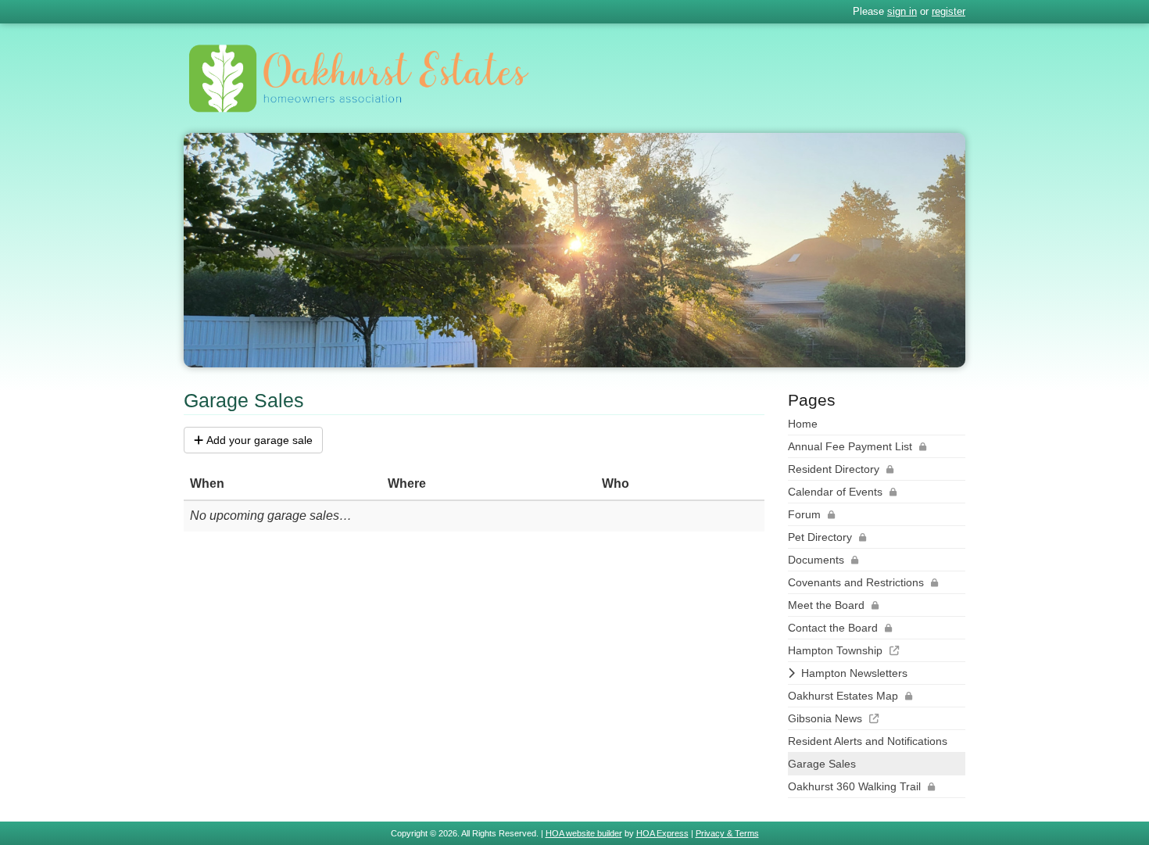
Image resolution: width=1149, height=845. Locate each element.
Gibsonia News (825, 718)
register (948, 11)
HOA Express (662, 833)
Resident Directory (833, 469)
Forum (804, 514)
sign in (902, 11)
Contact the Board (833, 627)
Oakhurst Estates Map (843, 695)
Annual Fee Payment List (850, 446)
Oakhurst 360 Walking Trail (854, 786)
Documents (816, 559)
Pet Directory (820, 537)
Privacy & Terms (727, 833)
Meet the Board (826, 605)
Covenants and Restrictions (856, 582)
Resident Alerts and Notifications (867, 741)
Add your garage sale (259, 440)
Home (803, 423)
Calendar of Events (835, 491)
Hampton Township (835, 650)
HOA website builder (584, 833)
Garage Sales (822, 763)
